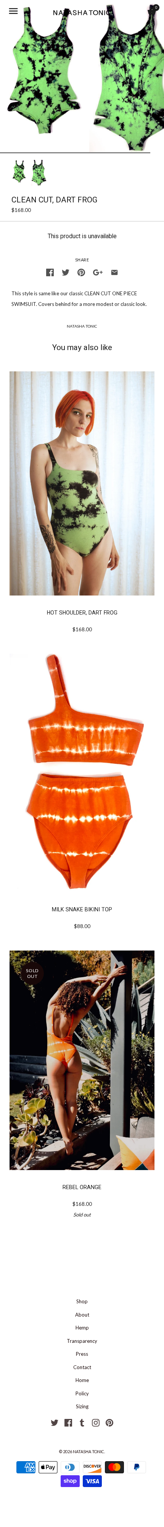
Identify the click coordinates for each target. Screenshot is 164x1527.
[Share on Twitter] (65, 271)
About (82, 1315)
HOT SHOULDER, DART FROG (82, 613)
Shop (82, 1301)
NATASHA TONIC (82, 326)
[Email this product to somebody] (114, 271)
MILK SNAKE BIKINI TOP (82, 909)
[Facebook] (68, 1422)
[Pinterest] (109, 1422)
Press (82, 1354)
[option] (19, 172)
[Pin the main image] (81, 271)
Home (82, 1380)
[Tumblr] (82, 1422)
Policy (82, 1393)
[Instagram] (96, 1422)
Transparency (82, 1341)
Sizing (82, 1406)
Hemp (82, 1328)
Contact (82, 1367)
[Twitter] (54, 1422)
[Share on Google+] (98, 271)
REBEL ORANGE (82, 1187)
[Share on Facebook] (50, 271)
